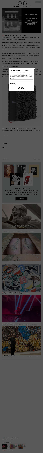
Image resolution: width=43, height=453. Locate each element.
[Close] (34, 68)
